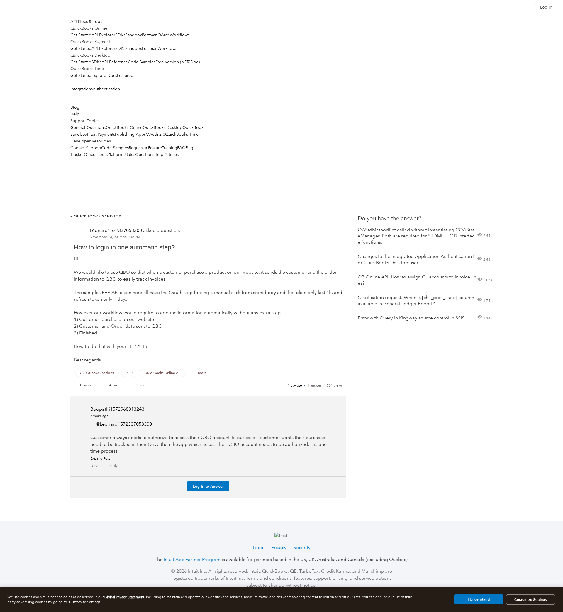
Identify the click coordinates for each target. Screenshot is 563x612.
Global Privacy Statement (124, 597)
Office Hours (96, 154)
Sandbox (133, 35)
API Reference (114, 61)
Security (302, 547)
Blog (74, 107)
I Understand (478, 599)
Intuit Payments (101, 134)
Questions (144, 154)
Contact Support (85, 147)
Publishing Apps (130, 134)
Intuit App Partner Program (192, 559)
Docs (195, 61)
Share (140, 385)
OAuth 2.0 (155, 134)
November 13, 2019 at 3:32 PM (115, 237)
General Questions (88, 127)
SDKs (120, 35)
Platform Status (121, 154)
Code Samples (141, 61)
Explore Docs (104, 75)
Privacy (279, 547)
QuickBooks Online (124, 127)
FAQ (181, 147)
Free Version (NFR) (172, 61)
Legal (258, 547)
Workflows (179, 35)
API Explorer (103, 35)
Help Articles (166, 154)
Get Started (80, 35)
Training (169, 147)
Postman (149, 35)
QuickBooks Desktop (162, 127)
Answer (115, 385)
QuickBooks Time (182, 134)
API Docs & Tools (86, 21)
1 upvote (295, 385)
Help (74, 114)
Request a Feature (145, 147)
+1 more (199, 373)
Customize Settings (530, 600)
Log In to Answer (208, 486)
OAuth (163, 35)
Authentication (106, 88)
